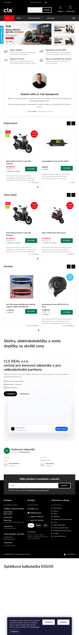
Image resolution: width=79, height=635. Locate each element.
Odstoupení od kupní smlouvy (62, 530)
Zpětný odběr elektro (59, 525)
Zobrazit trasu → (25, 394)
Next (73, 123)
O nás (55, 522)
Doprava (55, 511)
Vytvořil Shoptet (70, 554)
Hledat (47, 10)
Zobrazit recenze (24, 452)
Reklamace (56, 516)
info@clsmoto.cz (36, 513)
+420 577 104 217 (37, 517)
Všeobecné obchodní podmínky (62, 519)
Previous (69, 123)
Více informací (34, 627)
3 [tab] (41, 187)
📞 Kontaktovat (10, 394)
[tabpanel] (22, 156)
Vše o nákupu (7, 2)
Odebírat (64, 485)
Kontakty (56, 533)
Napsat (38, 525)
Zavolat (31, 525)
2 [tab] (39, 187)
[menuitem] (9, 18)
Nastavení (14, 632)
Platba (55, 514)
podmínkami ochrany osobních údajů (38, 490)
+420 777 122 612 (37, 520)
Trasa (45, 525)
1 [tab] (37, 187)
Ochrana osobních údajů (60, 528)
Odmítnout (48, 622)
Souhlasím (63, 622)
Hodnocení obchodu (59, 536)
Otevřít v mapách (62, 429)
